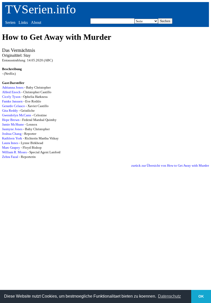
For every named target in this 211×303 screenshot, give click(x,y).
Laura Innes (10, 143)
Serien (10, 22)
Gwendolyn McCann (16, 115)
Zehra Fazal (10, 157)
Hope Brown (11, 120)
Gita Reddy (10, 110)
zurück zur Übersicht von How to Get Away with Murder (170, 165)
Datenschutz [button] (169, 296)
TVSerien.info (40, 9)
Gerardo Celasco (13, 106)
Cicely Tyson (11, 97)
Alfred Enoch (11, 92)
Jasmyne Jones (12, 129)
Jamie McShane (13, 124)
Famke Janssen (12, 101)
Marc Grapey (11, 147)
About (36, 22)
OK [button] (201, 296)
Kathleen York (12, 138)
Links (23, 22)
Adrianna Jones (12, 87)
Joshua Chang (12, 134)
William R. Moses (14, 152)
